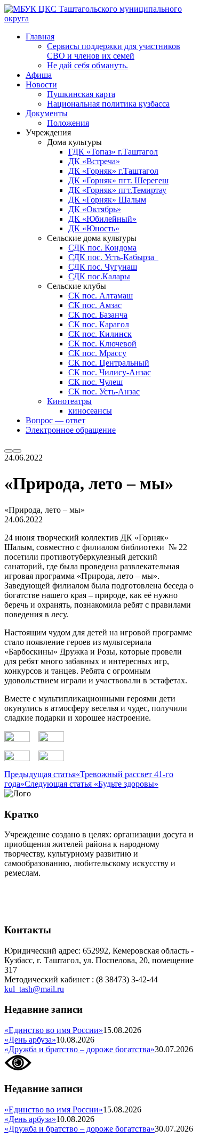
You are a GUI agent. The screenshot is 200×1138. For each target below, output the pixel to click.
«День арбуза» (30, 1039)
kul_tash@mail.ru (34, 989)
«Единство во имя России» (53, 1030)
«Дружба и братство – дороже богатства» (79, 1049)
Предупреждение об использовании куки (79, 909)
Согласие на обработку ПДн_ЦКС (67, 890)
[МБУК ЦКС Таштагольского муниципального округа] (100, 18)
